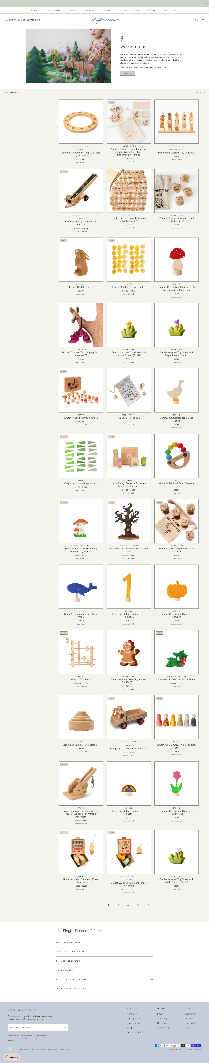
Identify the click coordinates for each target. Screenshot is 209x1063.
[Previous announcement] (3, 3)
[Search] (190, 20)
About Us (132, 1014)
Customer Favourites (54, 10)
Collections (74, 10)
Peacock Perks (135, 1032)
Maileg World (91, 10)
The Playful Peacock (193, 1050)
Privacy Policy (41, 1050)
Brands (137, 10)
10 (138, 905)
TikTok (188, 1027)
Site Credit (172, 1050)
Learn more (118, 3)
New (35, 10)
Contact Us (163, 1027)
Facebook (190, 1023)
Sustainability (134, 1023)
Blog (176, 10)
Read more (127, 73)
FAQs (160, 1014)
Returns (161, 1023)
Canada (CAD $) (67, 1050)
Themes (106, 10)
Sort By (198, 92)
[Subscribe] (64, 1027)
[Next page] (148, 905)
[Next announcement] (206, 3)
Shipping (162, 1018)
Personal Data (53, 1050)
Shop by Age (122, 10)
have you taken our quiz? (25, 20)
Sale (165, 10)
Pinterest (189, 1018)
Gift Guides (151, 10)
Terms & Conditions (26, 1050)
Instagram (190, 1014)
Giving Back (133, 1018)
